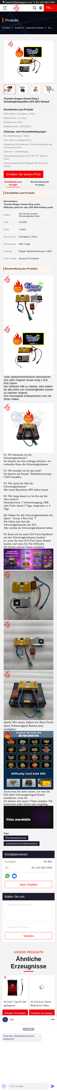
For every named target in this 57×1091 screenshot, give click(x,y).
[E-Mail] (14, 876)
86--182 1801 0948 (45, 2)
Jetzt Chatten (28, 884)
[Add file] (4, 1086)
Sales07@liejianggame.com (18, 2)
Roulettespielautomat (16, 838)
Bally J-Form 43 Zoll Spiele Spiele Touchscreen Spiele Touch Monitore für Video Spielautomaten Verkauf (41, 1004)
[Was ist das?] (7, 876)
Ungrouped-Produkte (34, 28)
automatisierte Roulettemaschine (21, 843)
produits (18, 28)
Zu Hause (6, 28)
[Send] (52, 1086)
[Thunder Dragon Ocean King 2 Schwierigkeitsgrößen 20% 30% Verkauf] (29, 61)
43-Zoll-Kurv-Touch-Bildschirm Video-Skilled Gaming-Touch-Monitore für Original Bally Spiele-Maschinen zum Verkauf (15, 1004)
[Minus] (53, 1019)
